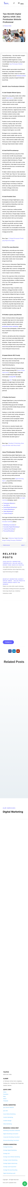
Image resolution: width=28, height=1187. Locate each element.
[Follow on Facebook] (10, 651)
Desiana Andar (7, 25)
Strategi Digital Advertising (10, 1163)
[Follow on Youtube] (18, 651)
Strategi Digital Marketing (10, 1150)
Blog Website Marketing (9, 776)
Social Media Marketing (9, 1114)
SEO (10, 380)
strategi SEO (12, 376)
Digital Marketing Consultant (10, 1133)
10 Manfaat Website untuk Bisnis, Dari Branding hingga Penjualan (14, 772)
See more (7, 853)
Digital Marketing (9, 1105)
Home (4, 1092)
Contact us (8, 642)
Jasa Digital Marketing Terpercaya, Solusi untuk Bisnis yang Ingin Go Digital (13, 563)
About (4, 1098)
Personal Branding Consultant (11, 1140)
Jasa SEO (5, 1110)
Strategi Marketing (10, 1144)
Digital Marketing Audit (9, 1173)
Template (5, 1101)
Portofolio (5, 1094)
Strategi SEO (6, 1153)
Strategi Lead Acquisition (9, 1166)
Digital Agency (9, 98)
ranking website (18, 877)
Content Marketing (8, 1117)
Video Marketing (7, 1124)
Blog (4, 1096)
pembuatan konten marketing (10, 326)
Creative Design (7, 1120)
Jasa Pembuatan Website (15, 64)
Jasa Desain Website (8, 1107)
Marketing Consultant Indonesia (11, 1130)
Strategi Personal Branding (10, 1170)
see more (7, 890)
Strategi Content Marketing (10, 1160)
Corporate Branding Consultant (11, 1137)
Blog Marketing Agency (9, 693)
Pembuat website (21, 75)
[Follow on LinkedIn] (14, 651)
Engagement (7, 917)
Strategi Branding (7, 1147)
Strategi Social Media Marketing (11, 1157)
